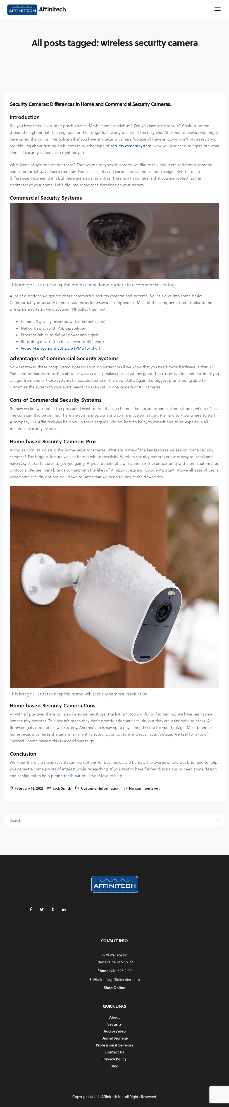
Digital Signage (114, 1038)
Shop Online (114, 987)
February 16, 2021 (29, 788)
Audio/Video (115, 1031)
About (114, 1017)
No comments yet (144, 788)
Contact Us (114, 1052)
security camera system (131, 146)
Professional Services (114, 1045)
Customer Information (100, 788)
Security (114, 1024)
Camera (28, 321)
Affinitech (52, 8)
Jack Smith (62, 788)
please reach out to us (70, 776)
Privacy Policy (114, 1059)
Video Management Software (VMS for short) (61, 348)
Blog (114, 1066)
